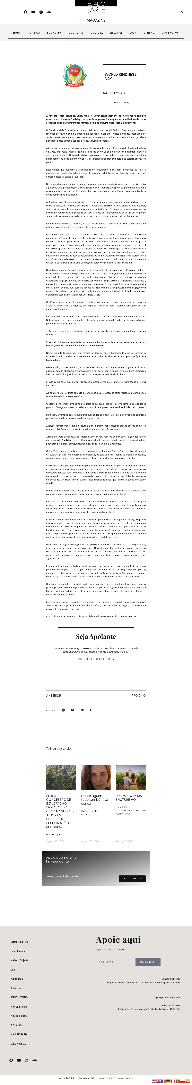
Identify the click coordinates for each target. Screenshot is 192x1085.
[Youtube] (33, 12)
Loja (133, 32)
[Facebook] (25, 12)
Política (34, 32)
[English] (158, 1081)
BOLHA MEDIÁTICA (20, 997)
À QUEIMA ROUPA (19, 1034)
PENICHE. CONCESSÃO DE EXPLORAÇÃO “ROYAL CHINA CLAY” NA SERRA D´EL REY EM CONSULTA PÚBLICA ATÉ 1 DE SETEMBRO (60, 811)
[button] (182, 12)
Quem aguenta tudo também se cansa (94, 800)
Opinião (149, 32)
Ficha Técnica (18, 951)
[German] (168, 1081)
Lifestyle (116, 32)
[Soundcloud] (48, 12)
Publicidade (17, 978)
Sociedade (76, 32)
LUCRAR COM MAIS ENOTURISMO (130, 798)
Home (17, 32)
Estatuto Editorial (20, 941)
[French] (163, 1081)
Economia (54, 32)
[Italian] (173, 1081)
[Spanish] (187, 1081)
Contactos (170, 32)
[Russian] (182, 1081)
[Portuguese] (178, 1081)
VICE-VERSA (17, 1025)
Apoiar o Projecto (19, 960)
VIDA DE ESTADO (19, 1006)
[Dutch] (154, 1081)
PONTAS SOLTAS (19, 1015)
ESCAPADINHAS (18, 1043)
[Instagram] (41, 12)
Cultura (97, 32)
